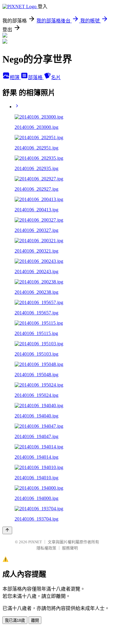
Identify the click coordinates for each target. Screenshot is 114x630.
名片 (56, 77)
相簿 (15, 77)
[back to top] (7, 530)
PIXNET (35, 542)
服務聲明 (70, 548)
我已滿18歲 (15, 620)
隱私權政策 (46, 548)
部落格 (36, 77)
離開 (35, 620)
